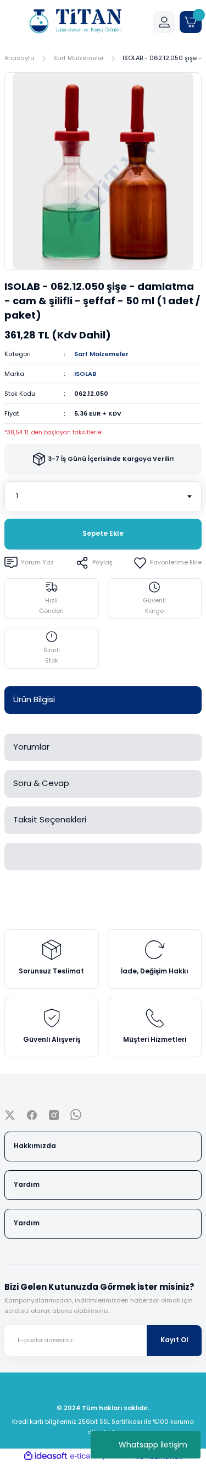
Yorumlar (31, 746)
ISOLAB (85, 373)
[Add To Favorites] (167, 562)
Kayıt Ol (174, 1340)
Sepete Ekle (103, 533)
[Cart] (191, 22)
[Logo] (75, 22)
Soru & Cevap (41, 783)
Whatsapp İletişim (153, 1444)
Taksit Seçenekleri (49, 819)
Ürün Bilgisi (34, 699)
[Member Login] (164, 22)
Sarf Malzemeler (101, 353)
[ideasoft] (46, 1456)
